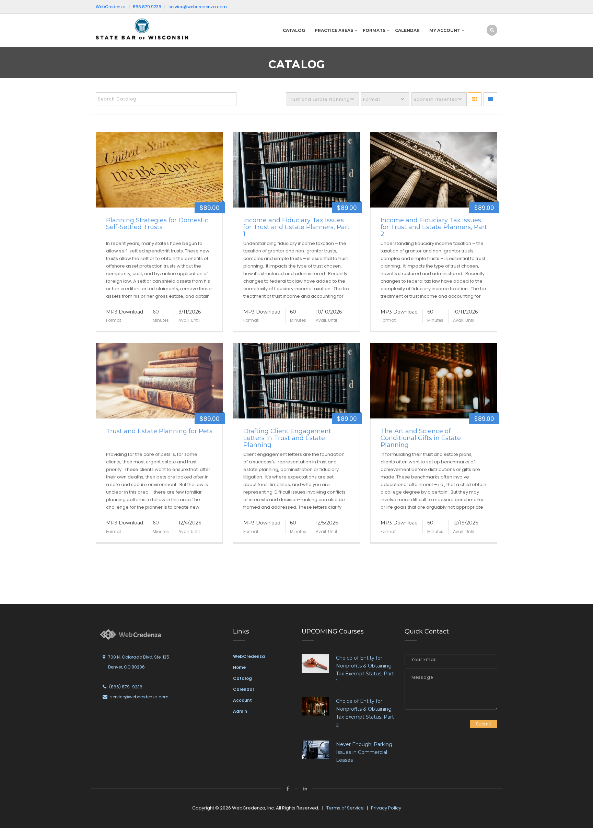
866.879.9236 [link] (147, 7)
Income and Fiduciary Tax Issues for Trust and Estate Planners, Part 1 (296, 227)
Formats (374, 30)
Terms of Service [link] (345, 808)
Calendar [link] (243, 689)
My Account (444, 30)
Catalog (294, 30)
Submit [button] (483, 724)
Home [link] (239, 667)
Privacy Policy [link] (386, 808)
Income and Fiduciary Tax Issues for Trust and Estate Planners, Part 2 (434, 227)
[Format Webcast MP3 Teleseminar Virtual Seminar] (385, 99)
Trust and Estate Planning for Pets (159, 431)
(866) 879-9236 (125, 687)
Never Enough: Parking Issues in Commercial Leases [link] (364, 752)
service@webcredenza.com (139, 697)
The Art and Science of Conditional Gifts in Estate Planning (421, 438)
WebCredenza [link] (249, 656)
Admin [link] (240, 711)
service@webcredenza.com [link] (197, 7)
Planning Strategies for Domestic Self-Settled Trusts (157, 223)
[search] (492, 30)
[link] (142, 28)
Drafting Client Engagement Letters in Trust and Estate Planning (287, 438)
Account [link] (242, 700)
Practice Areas (334, 30)
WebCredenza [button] (111, 7)
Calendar (407, 30)
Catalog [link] (242, 678)
